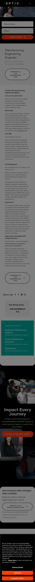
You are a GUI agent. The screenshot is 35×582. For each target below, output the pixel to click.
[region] (17, 558)
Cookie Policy (12, 560)
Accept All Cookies (17, 578)
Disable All (17, 573)
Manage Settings (17, 567)
